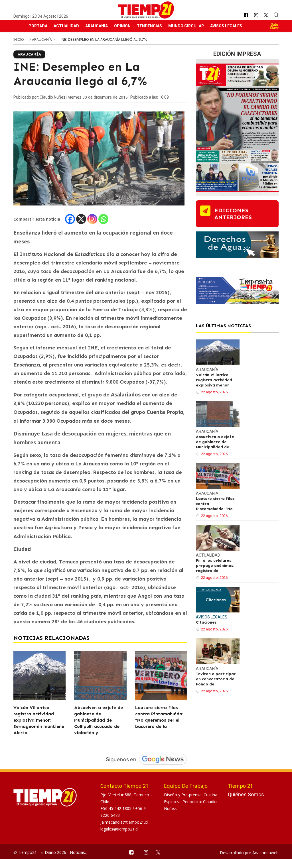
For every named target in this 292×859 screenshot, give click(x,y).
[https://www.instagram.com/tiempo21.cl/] (256, 15)
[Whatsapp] (103, 219)
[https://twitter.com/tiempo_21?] (266, 15)
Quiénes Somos (246, 794)
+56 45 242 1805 (116, 808)
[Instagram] (92, 219)
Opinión (122, 26)
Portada (38, 26)
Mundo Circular (186, 26)
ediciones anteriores (233, 214)
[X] (81, 219)
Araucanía (96, 26)
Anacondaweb (265, 852)
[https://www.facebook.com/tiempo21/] (245, 15)
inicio (18, 39)
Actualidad (66, 26)
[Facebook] (70, 219)
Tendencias (149, 26)
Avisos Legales (226, 26)
